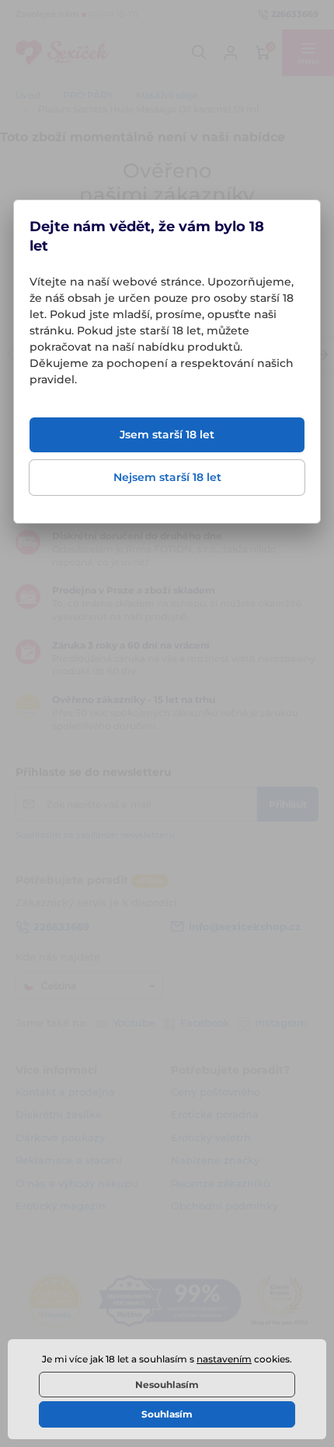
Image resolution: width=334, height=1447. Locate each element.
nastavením (224, 1359)
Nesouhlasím (167, 1384)
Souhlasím (167, 1414)
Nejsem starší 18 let (167, 477)
